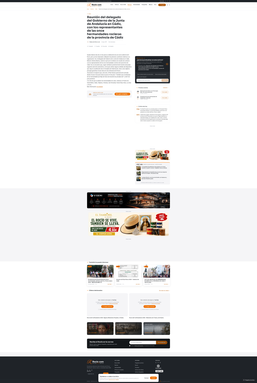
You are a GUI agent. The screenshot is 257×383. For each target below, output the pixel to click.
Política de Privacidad (139, 345)
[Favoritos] (167, 4)
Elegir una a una (112, 379)
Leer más (109, 284)
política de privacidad (113, 303)
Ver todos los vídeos (164, 290)
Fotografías (144, 4)
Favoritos (137, 367)
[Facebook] (166, 1)
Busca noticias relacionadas (160, 74)
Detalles (117, 379)
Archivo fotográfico (139, 372)
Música (150, 4)
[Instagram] (169, 1)
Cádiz (96, 9)
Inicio (112, 4)
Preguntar (164, 80)
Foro (155, 4)
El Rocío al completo (119, 369)
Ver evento (165, 92)
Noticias (130, 4)
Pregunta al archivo (139, 362)
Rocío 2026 (123, 4)
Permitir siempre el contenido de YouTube (108, 309)
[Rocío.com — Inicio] (94, 5)
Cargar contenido (108, 307)
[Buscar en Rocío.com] (169, 4)
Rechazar (146, 377)
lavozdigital (100, 86)
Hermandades (136, 4)
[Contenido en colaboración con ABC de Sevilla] (159, 371)
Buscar (136, 365)
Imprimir (111, 46)
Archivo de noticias (139, 369)
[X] (167, 1)
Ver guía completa (121, 94)
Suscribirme (161, 342)
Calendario (165, 87)
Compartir (91, 46)
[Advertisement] (152, 136)
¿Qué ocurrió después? (142, 76)
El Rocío (117, 4)
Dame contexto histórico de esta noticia (145, 74)
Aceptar (153, 377)
